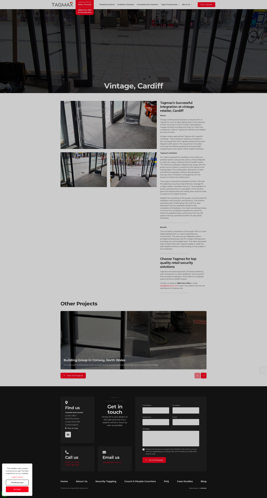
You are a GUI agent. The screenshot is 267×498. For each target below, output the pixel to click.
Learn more (17, 477)
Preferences (17, 482)
